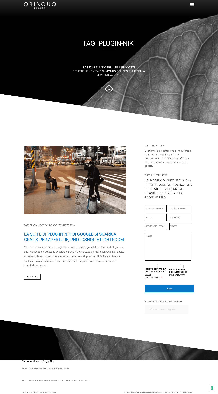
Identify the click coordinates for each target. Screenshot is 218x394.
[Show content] (109, 89)
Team (67, 368)
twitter (43, 362)
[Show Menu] (187, 4)
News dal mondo (47, 225)
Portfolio (72, 380)
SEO (62, 380)
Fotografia (30, 225)
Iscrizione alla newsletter (178, 272)
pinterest (35, 361)
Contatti (84, 380)
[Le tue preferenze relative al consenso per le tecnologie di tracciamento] (212, 388)
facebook (27, 361)
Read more (32, 277)
